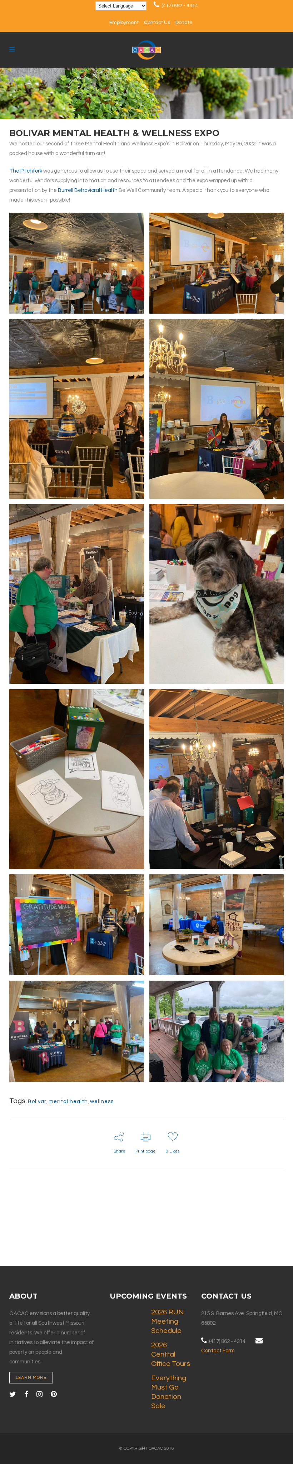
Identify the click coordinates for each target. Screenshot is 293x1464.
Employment (124, 22)
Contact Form (218, 1350)
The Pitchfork (25, 171)
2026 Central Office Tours (170, 1354)
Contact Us (157, 22)
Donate (184, 22)
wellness (102, 1101)
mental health (68, 1101)
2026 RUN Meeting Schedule (167, 1321)
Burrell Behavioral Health (88, 190)
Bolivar (37, 1101)
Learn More (31, 1377)
